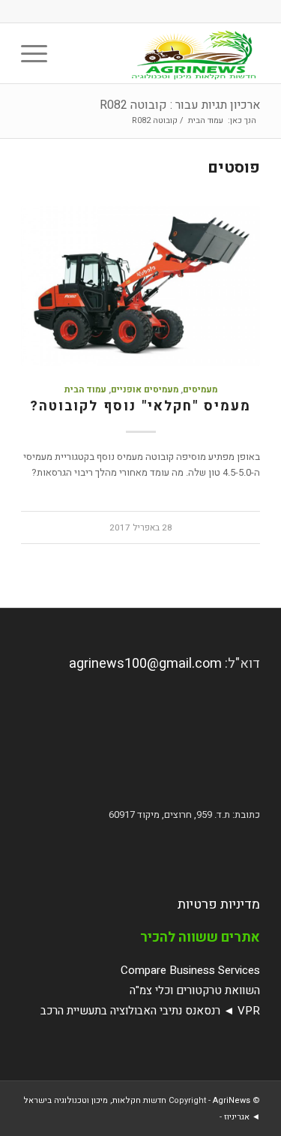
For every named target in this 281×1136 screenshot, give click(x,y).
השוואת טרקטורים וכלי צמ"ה (195, 990)
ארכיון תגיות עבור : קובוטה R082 (180, 105)
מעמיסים (200, 389)
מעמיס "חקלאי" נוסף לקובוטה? (140, 406)
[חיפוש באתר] (74, 53)
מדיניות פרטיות (219, 904)
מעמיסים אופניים (144, 389)
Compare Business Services (190, 970)
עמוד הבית (85, 389)
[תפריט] (39, 53)
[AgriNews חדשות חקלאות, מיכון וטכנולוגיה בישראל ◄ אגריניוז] (164, 53)
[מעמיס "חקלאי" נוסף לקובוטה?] (140, 286)
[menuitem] (74, 53)
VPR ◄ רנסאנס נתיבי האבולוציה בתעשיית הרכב (150, 1010)
